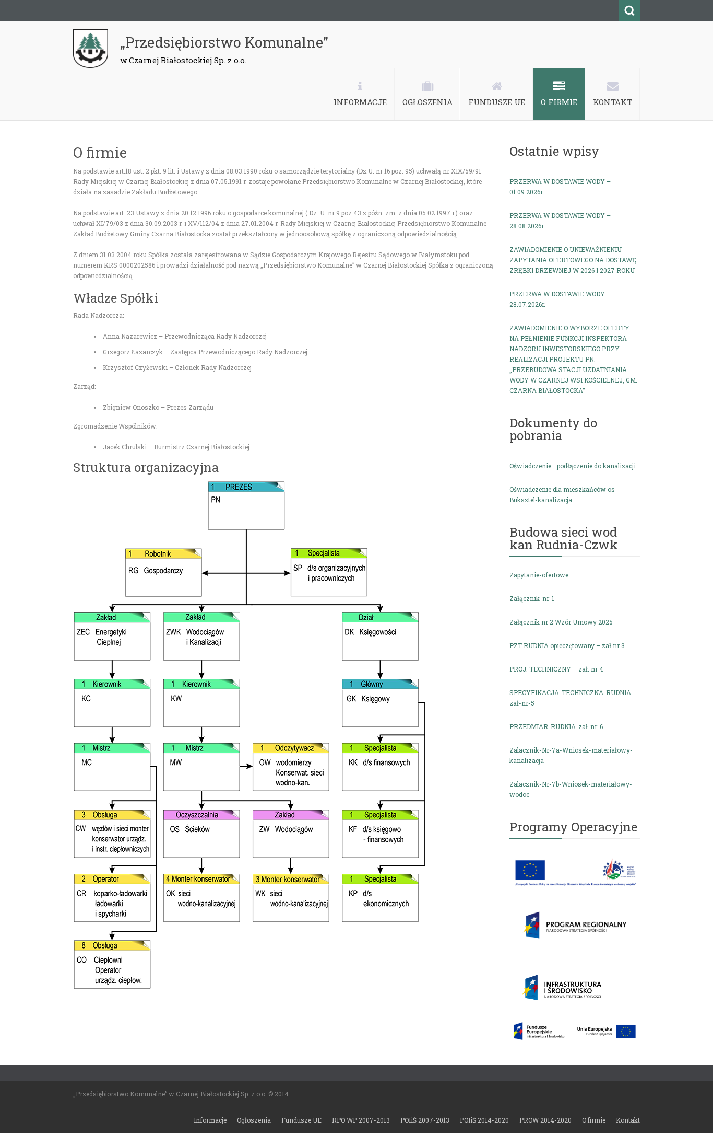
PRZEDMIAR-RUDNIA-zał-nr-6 (556, 726)
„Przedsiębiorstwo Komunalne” (224, 42)
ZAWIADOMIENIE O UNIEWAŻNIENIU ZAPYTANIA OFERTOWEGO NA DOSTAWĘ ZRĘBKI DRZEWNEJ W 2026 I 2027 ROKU (572, 259)
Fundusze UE (301, 1120)
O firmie (593, 1120)
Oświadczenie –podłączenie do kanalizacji (572, 465)
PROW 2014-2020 (545, 1120)
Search (629, 10)
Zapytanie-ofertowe (538, 575)
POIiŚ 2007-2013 (424, 1120)
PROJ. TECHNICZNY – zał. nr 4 (556, 669)
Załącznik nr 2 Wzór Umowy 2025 (561, 622)
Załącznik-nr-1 (531, 598)
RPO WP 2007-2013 (361, 1120)
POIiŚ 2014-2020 (484, 1120)
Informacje (210, 1120)
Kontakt (628, 1120)
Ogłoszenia (254, 1120)
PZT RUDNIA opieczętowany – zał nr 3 (567, 645)
